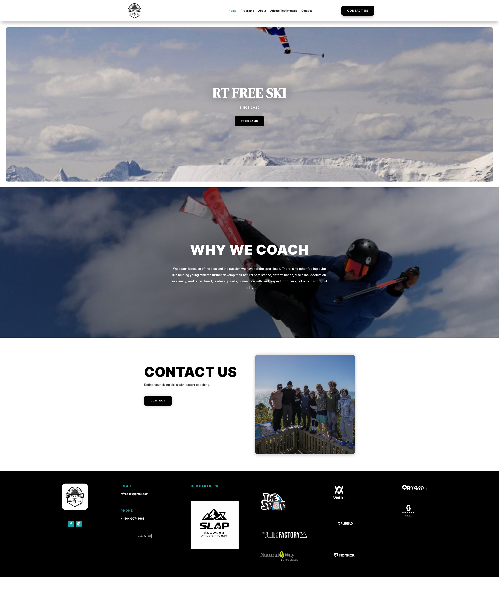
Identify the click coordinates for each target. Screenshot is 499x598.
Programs (247, 10)
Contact (306, 10)
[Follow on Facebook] (71, 524)
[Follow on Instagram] (79, 524)
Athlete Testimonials (283, 10)
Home (232, 10)
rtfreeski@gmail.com (134, 493)
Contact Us (357, 10)
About (262, 10)
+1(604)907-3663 (132, 518)
